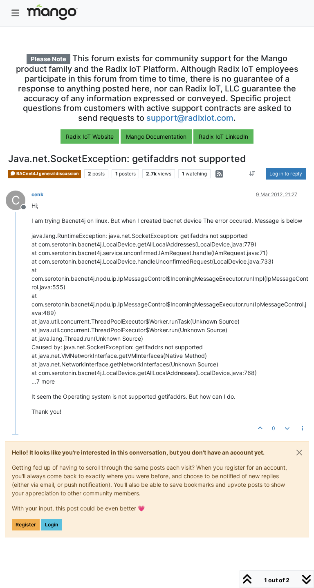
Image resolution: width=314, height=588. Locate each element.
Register (26, 524)
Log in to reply (285, 174)
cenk (37, 194)
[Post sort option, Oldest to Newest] (252, 174)
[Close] (299, 453)
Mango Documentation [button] (156, 136)
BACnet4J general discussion (47, 173)
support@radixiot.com (189, 118)
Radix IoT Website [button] (90, 136)
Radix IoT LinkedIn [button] (223, 136)
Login (51, 524)
